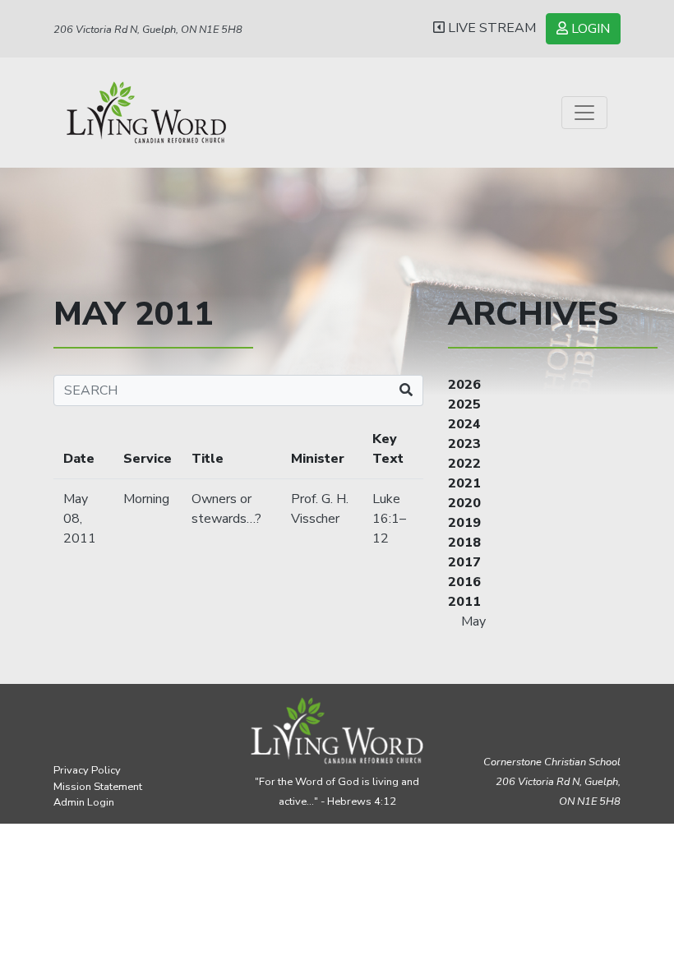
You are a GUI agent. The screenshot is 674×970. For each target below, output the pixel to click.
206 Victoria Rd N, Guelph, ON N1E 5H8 (147, 29)
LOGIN (589, 29)
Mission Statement (97, 786)
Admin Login (83, 802)
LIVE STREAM (490, 28)
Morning (146, 499)
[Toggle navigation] (584, 112)
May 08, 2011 (79, 518)
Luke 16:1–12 (389, 518)
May (473, 621)
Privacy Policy (87, 770)
